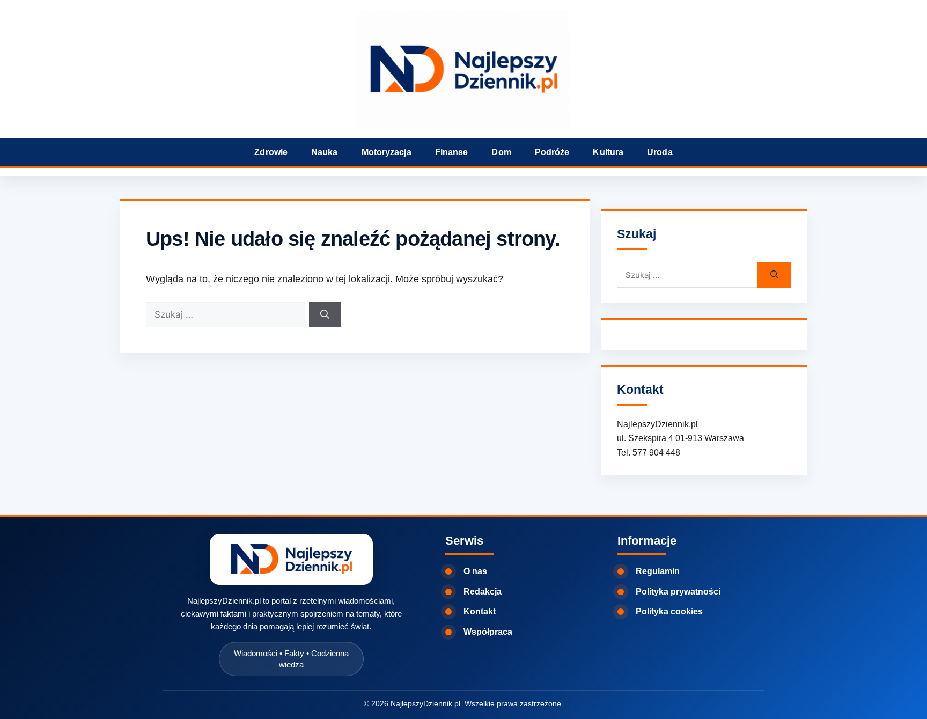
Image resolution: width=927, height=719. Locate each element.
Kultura (608, 152)
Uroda (660, 152)
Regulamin (658, 571)
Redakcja (483, 591)
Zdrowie (271, 152)
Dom (501, 152)
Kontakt (480, 611)
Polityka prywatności (678, 591)
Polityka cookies (669, 611)
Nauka (324, 152)
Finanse (451, 152)
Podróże (552, 152)
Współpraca (488, 631)
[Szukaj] (325, 315)
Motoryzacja (386, 152)
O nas (475, 571)
